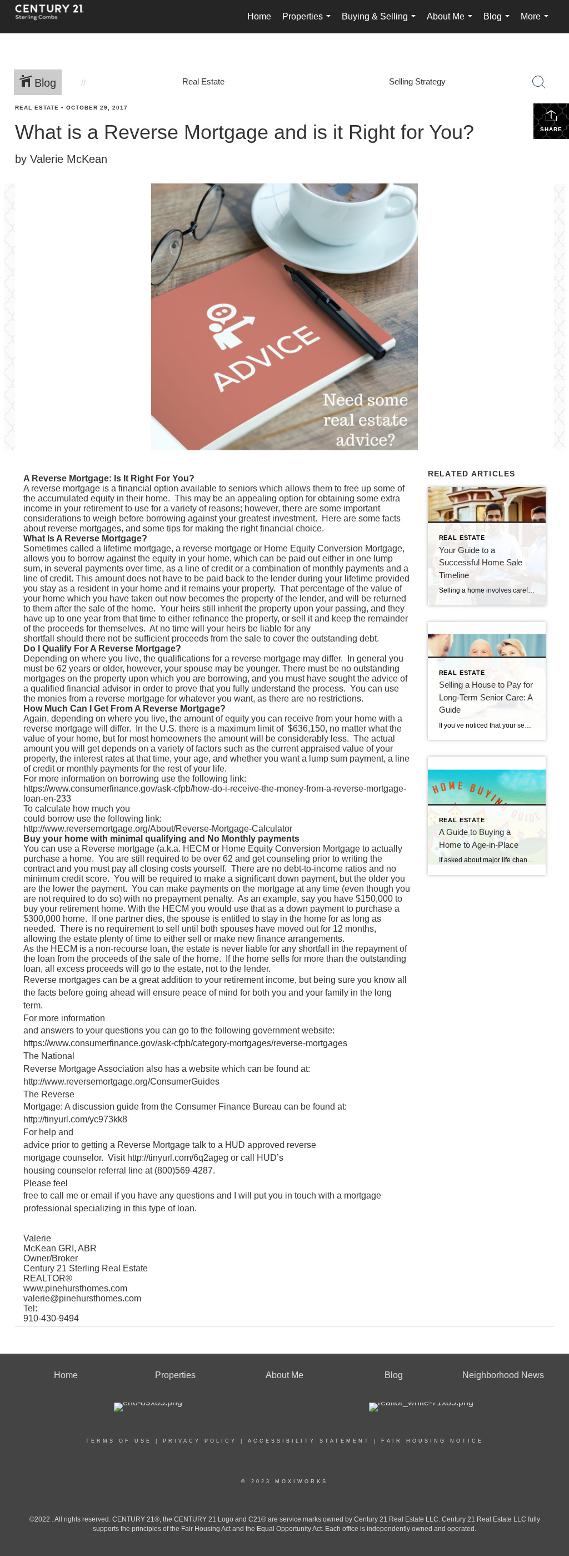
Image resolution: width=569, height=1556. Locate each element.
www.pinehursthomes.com (75, 1288)
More (537, 22)
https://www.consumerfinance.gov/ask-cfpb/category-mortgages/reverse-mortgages (185, 1043)
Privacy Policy (200, 1441)
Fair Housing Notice (432, 1441)
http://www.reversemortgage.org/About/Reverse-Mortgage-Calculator (157, 828)
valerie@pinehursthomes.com (82, 1298)
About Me (452, 22)
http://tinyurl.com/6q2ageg (177, 1157)
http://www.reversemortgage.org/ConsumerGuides (121, 1081)
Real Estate (37, 108)
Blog (498, 22)
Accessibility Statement (309, 1441)
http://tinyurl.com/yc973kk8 (75, 1119)
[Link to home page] (55, 16)
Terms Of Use (119, 1441)
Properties (308, 22)
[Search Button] (539, 82)
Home (259, 16)
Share (551, 129)
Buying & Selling (381, 22)
